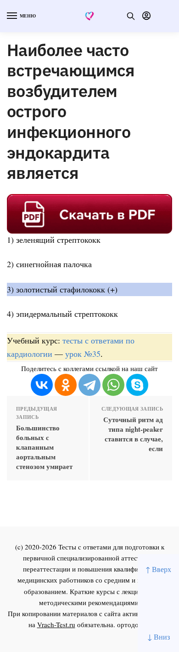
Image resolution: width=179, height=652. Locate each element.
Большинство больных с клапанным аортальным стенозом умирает (44, 447)
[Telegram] (89, 385)
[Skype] (137, 385)
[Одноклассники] (66, 385)
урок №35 (83, 353)
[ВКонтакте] (42, 385)
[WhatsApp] (113, 385)
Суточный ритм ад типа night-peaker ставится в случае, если (133, 434)
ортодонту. (134, 624)
